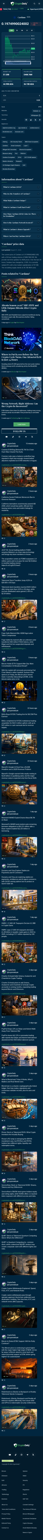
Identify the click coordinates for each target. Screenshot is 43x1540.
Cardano (5, 145)
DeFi (24, 165)
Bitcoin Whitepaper (28, 1514)
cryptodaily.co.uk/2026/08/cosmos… (15, 465)
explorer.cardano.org (9, 128)
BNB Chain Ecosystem (31, 142)
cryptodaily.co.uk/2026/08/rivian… (14, 1150)
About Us (5, 1504)
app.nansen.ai (22, 128)
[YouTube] (7, 437)
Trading (4, 1489)
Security (25, 1480)
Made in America (8, 161)
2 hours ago (32, 491)
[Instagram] (19, 437)
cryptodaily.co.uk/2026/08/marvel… (14, 782)
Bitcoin (4, 1471)
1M (22, 30)
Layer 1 (26, 145)
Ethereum (4, 1476)
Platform (23, 153)
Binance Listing (7, 153)
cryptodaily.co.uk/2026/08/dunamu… (15, 888)
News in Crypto (27, 1532)
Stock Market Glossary (30, 1528)
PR (24, 1485)
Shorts (25, 1494)
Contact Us (5, 1528)
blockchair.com (7, 132)
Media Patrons (6, 1518)
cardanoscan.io (34, 128)
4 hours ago (32, 627)
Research (19, 161)
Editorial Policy (6, 1523)
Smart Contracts (16, 145)
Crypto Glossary (28, 1523)
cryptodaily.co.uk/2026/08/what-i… (14, 1097)
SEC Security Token (16, 142)
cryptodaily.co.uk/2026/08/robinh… (14, 1407)
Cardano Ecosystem (9, 157)
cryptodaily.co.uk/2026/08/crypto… (14, 1306)
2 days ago (33, 970)
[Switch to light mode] (39, 3)
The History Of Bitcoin (29, 1509)
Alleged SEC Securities (9, 149)
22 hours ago (32, 708)
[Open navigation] (4, 3)
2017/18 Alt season (30, 157)
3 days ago (33, 1282)
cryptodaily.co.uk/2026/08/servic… (14, 1200)
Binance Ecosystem (25, 149)
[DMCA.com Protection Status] (8, 1461)
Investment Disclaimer (29, 1518)
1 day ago (33, 812)
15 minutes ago (31, 444)
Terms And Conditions (8, 1509)
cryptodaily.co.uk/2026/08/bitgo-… (14, 732)
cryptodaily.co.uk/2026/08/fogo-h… (14, 649)
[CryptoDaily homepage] (19, 3)
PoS (16, 153)
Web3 (24, 1476)
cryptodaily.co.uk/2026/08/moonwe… (15, 835)
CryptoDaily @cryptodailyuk (12, 445)
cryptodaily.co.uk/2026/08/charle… (14, 994)
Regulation (26, 1489)
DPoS (19, 157)
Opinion (25, 1471)
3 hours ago (32, 574)
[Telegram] (26, 437)
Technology (5, 1494)
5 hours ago (32, 658)
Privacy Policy (6, 1514)
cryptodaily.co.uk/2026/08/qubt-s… (14, 1253)
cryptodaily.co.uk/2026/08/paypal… (14, 1044)
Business (4, 1499)
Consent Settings (28, 1504)
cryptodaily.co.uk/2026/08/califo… (14, 515)
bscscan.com (19, 132)
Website (35, 111)
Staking (5, 142)
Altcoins (4, 1485)
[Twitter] (32, 437)
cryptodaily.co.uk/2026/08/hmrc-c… (14, 941)
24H (11, 30)
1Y (27, 30)
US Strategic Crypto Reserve (11, 165)
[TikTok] (13, 437)
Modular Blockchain (9, 169)
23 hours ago (32, 761)
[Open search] (34, 3)
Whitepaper (34, 115)
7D (17, 30)
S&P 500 (25, 1499)
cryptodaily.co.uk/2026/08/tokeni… (14, 598)
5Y (32, 30)
